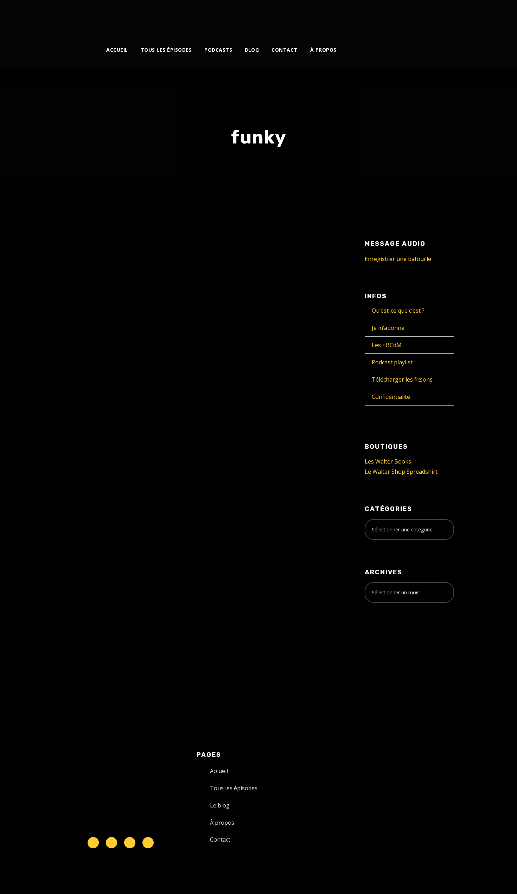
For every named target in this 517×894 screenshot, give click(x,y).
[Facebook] (347, 16)
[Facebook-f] (111, 842)
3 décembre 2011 (82, 371)
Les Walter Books (388, 461)
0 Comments (132, 379)
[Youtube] (382, 16)
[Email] (440, 16)
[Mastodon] (428, 16)
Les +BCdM (387, 345)
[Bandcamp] (416, 16)
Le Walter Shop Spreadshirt (401, 471)
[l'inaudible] (70, 19)
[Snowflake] (93, 842)
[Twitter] (358, 16)
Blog (252, 49)
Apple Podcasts (108, 554)
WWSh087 (84, 357)
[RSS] (393, 16)
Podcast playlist (392, 362)
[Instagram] (370, 16)
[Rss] (148, 842)
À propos (323, 49)
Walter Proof (129, 371)
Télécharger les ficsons (402, 379)
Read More (75, 486)
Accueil (117, 49)
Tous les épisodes (166, 49)
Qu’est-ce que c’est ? (398, 310)
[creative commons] (386, 636)
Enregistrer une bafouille (398, 259)
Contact (285, 49)
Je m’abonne (388, 328)
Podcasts (218, 49)
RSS (138, 554)
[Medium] (405, 16)
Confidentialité (391, 397)
